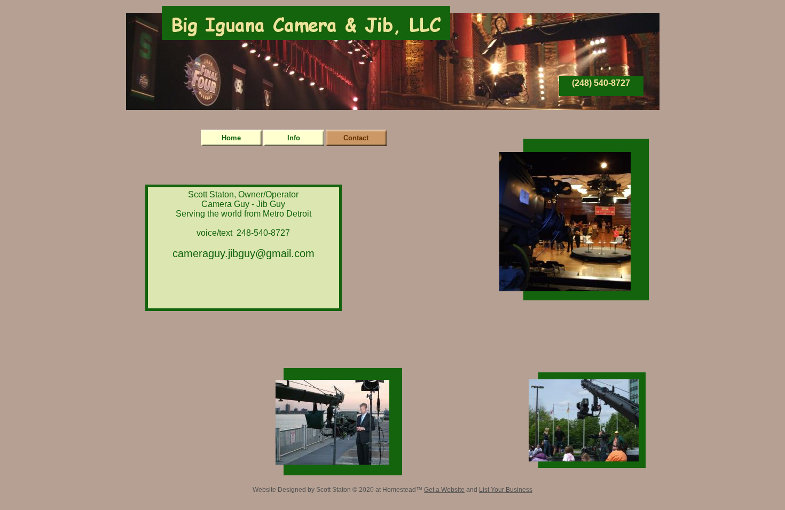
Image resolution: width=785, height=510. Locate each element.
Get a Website (444, 489)
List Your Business (505, 489)
